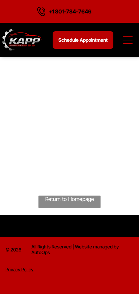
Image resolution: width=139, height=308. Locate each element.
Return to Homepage (69, 199)
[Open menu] (128, 40)
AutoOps (40, 252)
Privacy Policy (19, 269)
